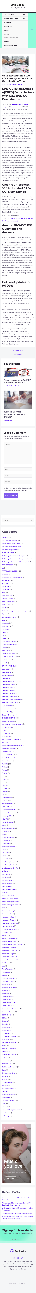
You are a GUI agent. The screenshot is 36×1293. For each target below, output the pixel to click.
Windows (5, 1107)
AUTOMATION (6, 583)
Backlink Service (7, 598)
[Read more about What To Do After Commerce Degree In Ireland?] (18, 400)
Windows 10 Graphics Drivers (11, 1110)
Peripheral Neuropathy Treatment (12, 944)
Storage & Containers (9, 1048)
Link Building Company (9, 862)
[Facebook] (18, 1258)
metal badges (6, 886)
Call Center (5, 629)
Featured (5, 767)
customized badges (8, 690)
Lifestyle (4, 856)
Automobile (5, 586)
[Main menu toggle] (32, 30)
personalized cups (8, 954)
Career (4, 638)
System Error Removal (9, 1055)
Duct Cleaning (6, 733)
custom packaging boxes (10, 681)
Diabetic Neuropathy (8, 715)
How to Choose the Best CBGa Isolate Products (17, 1213)
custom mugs (6, 678)
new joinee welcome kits (10, 923)
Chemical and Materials (9, 644)
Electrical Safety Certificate (10, 739)
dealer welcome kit (8, 709)
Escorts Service (7, 761)
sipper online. (6, 1030)
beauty (4, 608)
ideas (4, 825)
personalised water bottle (10, 950)
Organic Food (6, 932)
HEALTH (6, 30)
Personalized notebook (9, 957)
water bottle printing (8, 1094)
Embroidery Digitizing (9, 748)
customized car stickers (9, 696)
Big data (4, 614)
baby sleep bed (7, 595)
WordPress (5, 1113)
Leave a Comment (16, 84)
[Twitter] (22, 1258)
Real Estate (5, 993)
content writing (6, 660)
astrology (5, 574)
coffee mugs (6, 650)
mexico (4, 892)
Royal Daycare (6, 999)
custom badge (6, 669)
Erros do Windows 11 (8, 758)
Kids (3, 834)
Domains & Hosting (8, 721)
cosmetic (5, 663)
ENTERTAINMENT (7, 755)
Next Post (18, 354)
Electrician (5, 742)
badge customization (8, 601)
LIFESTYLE (5, 859)
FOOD (4, 782)
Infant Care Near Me (8, 828)
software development (9, 1042)
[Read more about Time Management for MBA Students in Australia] (18, 372)
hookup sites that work (9, 813)
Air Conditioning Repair (9, 549)
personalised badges (9, 947)
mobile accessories (8, 895)
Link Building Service (8, 865)
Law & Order (6, 843)
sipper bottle (6, 1027)
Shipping (5, 1021)
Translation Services (8, 1073)
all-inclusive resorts (8, 553)
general (4, 791)
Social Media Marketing (9, 1036)
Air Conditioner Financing (10, 540)
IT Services (5, 831)
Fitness (4, 779)
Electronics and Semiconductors (12, 745)
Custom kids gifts (7, 675)
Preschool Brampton (8, 978)
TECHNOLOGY (9, 14)
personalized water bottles (10, 960)
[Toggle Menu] (23, 15)
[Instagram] (14, 1258)
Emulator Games (7, 752)
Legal (4, 849)
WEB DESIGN (6, 1097)
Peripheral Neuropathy (9, 941)
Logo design (6, 874)
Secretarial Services (8, 1012)
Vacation (5, 1085)
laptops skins (6, 840)
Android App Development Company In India (16, 559)
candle (4, 632)
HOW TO (5, 819)
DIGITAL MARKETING (11, 18)
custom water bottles (8, 684)
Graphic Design (7, 797)
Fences (4, 770)
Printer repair (6, 984)
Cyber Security (7, 706)
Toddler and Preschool (9, 1067)
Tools (4, 1070)
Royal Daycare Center (9, 1003)
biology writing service (9, 617)
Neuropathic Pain (7, 914)
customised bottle (7, 687)
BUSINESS (7, 22)
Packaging (5, 935)
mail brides (5, 877)
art (3, 568)
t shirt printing (6, 1061)
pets (3, 966)
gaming (4, 785)
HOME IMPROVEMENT (11, 38)
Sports (4, 1045)
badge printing (6, 605)
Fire (3, 776)
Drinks (4, 730)
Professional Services (9, 987)
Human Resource (7, 822)
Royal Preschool (7, 1006)
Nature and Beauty (8, 911)
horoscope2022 (7, 816)
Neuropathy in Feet (8, 917)
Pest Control (6, 963)
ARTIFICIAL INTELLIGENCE (10, 571)
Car (3, 635)
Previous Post (18, 350)
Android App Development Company (13, 556)
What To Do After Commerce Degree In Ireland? (14, 414)
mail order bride (7, 880)
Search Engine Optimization (10, 1009)
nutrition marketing (8, 926)
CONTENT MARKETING (9, 657)
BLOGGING (5, 623)
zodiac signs (6, 1116)
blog (3, 620)
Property (5, 990)
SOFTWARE (6, 1039)
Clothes (4, 647)
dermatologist (6, 712)
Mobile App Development (10, 898)
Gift (3, 794)
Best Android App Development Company (15, 611)
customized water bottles (10, 703)
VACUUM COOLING (8, 1088)
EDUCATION (8, 26)
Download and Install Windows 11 (12, 724)
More (3, 908)
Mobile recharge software (10, 901)
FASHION (7, 34)
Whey (4, 1103)
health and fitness (7, 804)
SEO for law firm (7, 1015)
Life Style (5, 852)
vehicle (4, 1091)
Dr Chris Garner (7, 727)
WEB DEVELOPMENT (8, 1100)
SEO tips (4, 1018)
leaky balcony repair (8, 846)
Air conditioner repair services (11, 543)
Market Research (7, 883)
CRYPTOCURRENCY (10, 45)
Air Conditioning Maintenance (11, 546)
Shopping (5, 1024)
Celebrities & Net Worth (9, 641)
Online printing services (9, 929)
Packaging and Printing (9, 938)
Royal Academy (7, 996)
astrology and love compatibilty (12, 577)
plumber (4, 975)
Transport (5, 1076)
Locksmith (5, 871)
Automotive (5, 589)
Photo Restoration (7, 969)
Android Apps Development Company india (15, 562)
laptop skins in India (8, 837)
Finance (4, 773)
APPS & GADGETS (8, 565)
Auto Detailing (6, 580)
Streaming (5, 1051)
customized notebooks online (11, 699)
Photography (6, 972)
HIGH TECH (5, 807)
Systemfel (5, 1058)
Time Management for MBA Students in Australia (17, 381)
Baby (3, 592)
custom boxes (6, 672)
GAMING (4, 788)
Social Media (6, 1033)
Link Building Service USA (10, 868)
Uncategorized (7, 1082)
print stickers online (8, 981)
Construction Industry (8, 654)
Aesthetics (5, 537)
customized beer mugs (9, 693)
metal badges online (8, 889)
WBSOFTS (18, 5)
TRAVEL (6, 42)
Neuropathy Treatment (9, 920)
